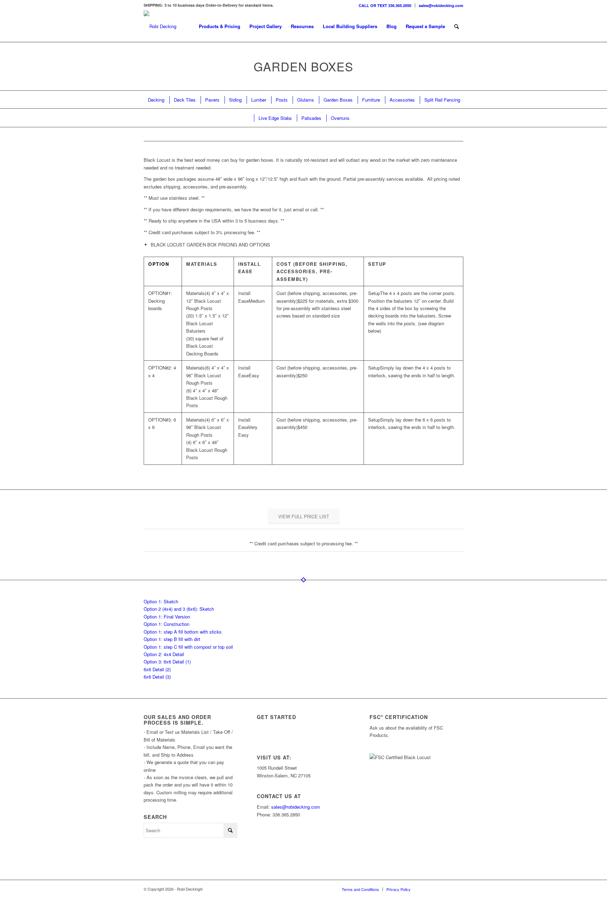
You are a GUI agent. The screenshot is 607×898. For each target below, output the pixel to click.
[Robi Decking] (160, 26)
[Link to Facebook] (447, 889)
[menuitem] (385, 5)
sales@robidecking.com (441, 5)
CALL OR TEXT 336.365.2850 (385, 5)
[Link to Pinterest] (458, 889)
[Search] (456, 26)
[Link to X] (437, 889)
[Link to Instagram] (426, 889)
